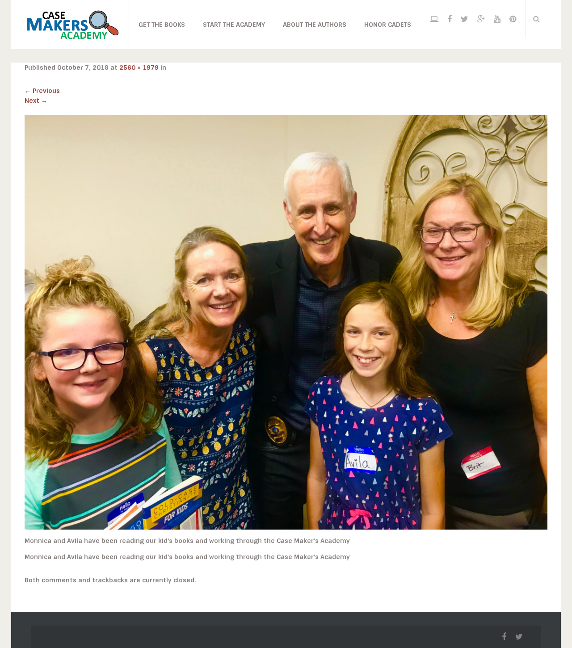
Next (36, 101)
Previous (42, 91)
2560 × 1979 (139, 67)
